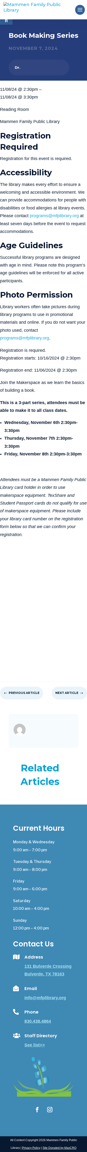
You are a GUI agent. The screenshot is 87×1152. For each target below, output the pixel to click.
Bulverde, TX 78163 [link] (44, 974)
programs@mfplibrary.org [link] (54, 215)
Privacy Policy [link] (31, 1148)
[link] (40, 9)
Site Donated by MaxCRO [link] (59, 1148)
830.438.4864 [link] (37, 1021)
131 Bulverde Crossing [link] (48, 966)
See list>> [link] (34, 1045)
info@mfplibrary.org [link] (45, 997)
